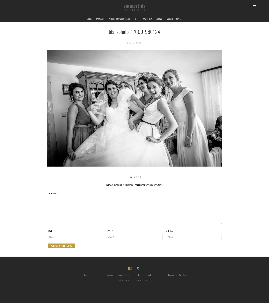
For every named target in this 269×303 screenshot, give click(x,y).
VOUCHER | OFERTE (173, 19)
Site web (169, 230)
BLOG (137, 19)
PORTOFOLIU (100, 19)
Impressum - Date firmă (177, 275)
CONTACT (159, 19)
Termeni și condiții (145, 275)
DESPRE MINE (147, 19)
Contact (87, 275)
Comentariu (53, 193)
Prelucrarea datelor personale (118, 275)
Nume (51, 230)
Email (110, 230)
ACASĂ (89, 19)
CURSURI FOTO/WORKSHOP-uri (119, 19)
